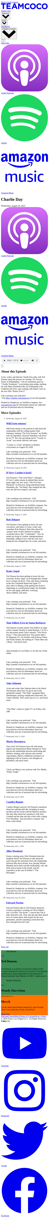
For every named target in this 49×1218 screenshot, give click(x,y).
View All (4, 947)
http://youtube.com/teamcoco (18, 398)
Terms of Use (25, 1016)
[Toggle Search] (2, 40)
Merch (7, 26)
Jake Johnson (13, 683)
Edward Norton (14, 902)
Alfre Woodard (14, 851)
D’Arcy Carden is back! (19, 472)
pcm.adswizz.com (8, 405)
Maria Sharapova (15, 741)
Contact (11, 1016)
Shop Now (5, 1014)
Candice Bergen (14, 802)
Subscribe (5, 43)
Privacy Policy (40, 1016)
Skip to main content (9, 2)
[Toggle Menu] (4, 40)
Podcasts (4, 1016)
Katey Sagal (12, 571)
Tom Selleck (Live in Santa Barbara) (25, 622)
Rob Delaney (13, 519)
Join (2, 26)
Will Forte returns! (16, 423)
